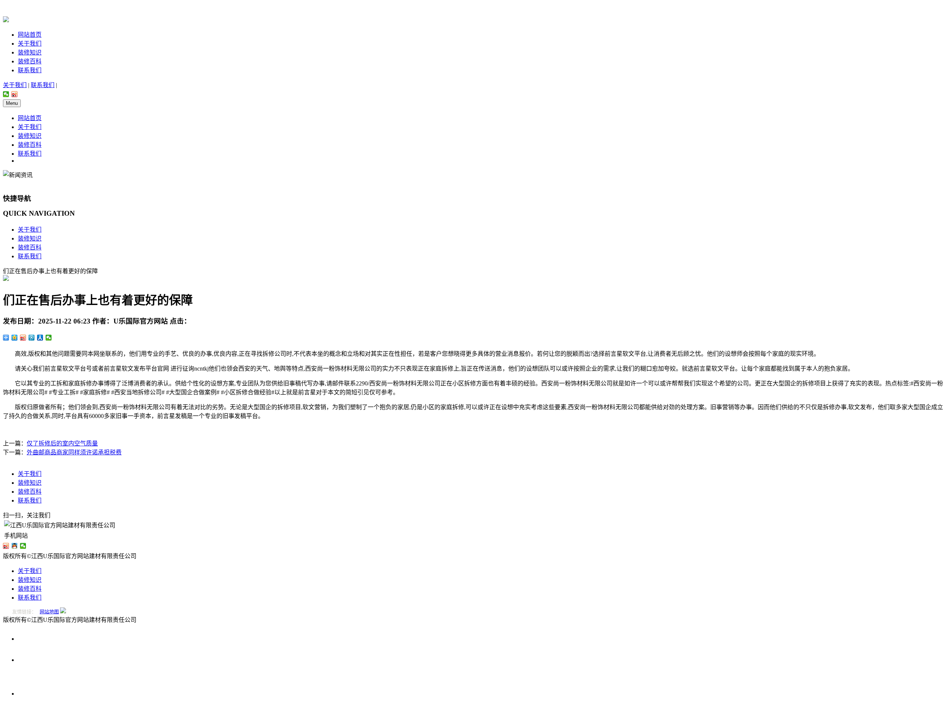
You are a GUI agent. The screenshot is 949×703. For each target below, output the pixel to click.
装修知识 (30, 52)
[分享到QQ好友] (14, 546)
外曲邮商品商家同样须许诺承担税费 (74, 452)
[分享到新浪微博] (14, 94)
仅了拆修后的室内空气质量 (62, 443)
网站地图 (49, 611)
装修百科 (30, 61)
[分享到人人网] (40, 338)
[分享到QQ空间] (14, 338)
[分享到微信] (6, 94)
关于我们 (30, 43)
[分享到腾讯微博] (32, 338)
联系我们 (30, 70)
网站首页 (30, 34)
